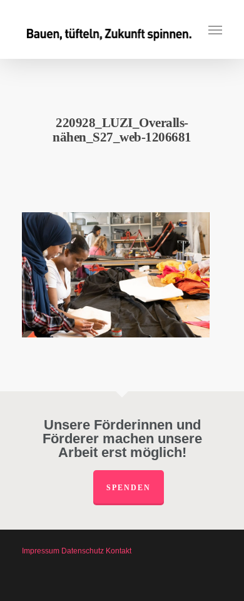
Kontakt (118, 551)
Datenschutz (82, 551)
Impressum (40, 551)
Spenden (128, 487)
